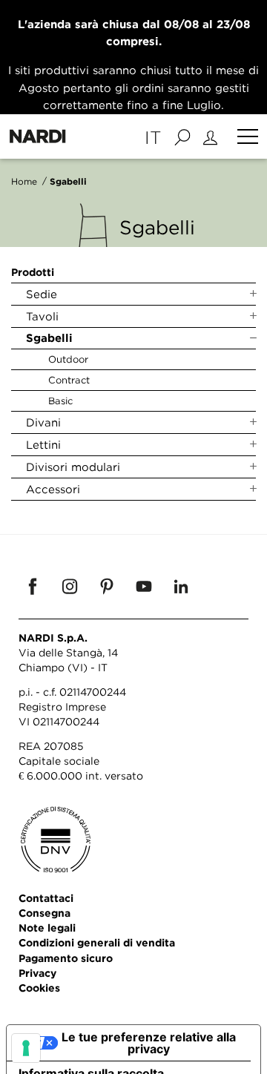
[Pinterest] (106, 586)
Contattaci (46, 897)
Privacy (37, 972)
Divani (43, 422)
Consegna (44, 912)
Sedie (41, 294)
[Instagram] (69, 586)
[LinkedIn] (181, 586)
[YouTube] (143, 586)
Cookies (39, 987)
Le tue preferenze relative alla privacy (149, 1042)
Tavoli (42, 316)
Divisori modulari (73, 466)
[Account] (212, 136)
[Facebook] (32, 586)
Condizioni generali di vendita (97, 942)
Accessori (53, 489)
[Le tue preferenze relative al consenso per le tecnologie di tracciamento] (26, 1048)
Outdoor (68, 359)
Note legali (47, 927)
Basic (60, 400)
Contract (69, 380)
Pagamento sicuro (66, 957)
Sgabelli (49, 338)
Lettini (43, 444)
